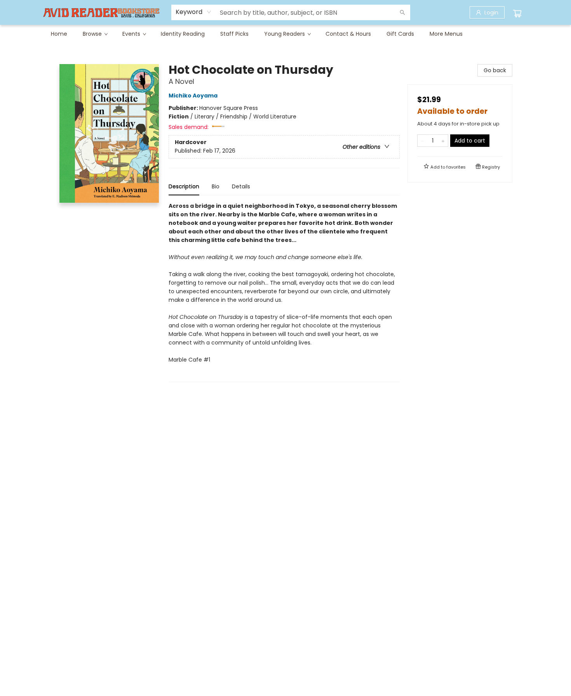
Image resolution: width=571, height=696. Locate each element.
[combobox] (193, 12)
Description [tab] (184, 186)
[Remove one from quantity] (422, 140)
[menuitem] (59, 34)
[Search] (402, 12)
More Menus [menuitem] (446, 34)
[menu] (285, 34)
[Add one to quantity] (443, 140)
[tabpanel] (284, 292)
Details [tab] (241, 186)
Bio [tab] (215, 186)
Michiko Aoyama (193, 95)
